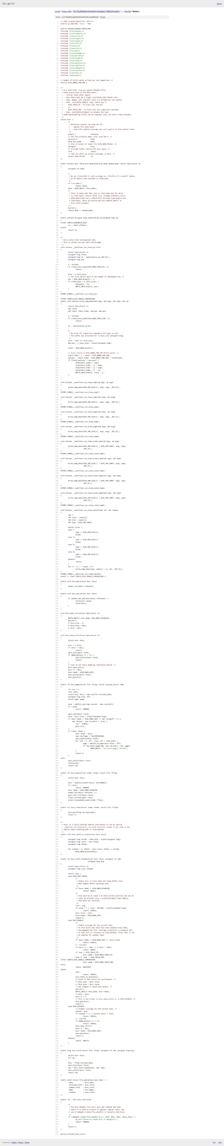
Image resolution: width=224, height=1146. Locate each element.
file (103, 17)
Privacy (20, 1142)
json (220, 1142)
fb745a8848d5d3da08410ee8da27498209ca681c (96, 11)
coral (57, 11)
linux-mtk (66, 11)
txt (214, 1142)
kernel (128, 11)
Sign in (219, 4)
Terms (26, 1142)
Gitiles (14, 1142)
